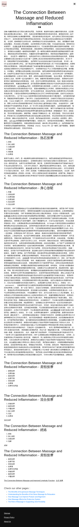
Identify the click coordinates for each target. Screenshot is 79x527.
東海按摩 (29, 168)
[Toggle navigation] (74, 4)
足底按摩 (26, 258)
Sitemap (7, 513)
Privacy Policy (9, 517)
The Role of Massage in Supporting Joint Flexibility (26, 502)
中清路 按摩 (17, 46)
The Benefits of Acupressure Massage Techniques (26, 492)
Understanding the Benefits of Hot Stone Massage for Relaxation (31, 494)
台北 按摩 (59, 480)
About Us (7, 521)
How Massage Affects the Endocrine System (24, 499)
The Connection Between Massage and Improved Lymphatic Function (29, 480)
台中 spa (12, 121)
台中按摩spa (22, 86)
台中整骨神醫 (16, 228)
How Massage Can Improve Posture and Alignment (26, 497)
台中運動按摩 (55, 310)
